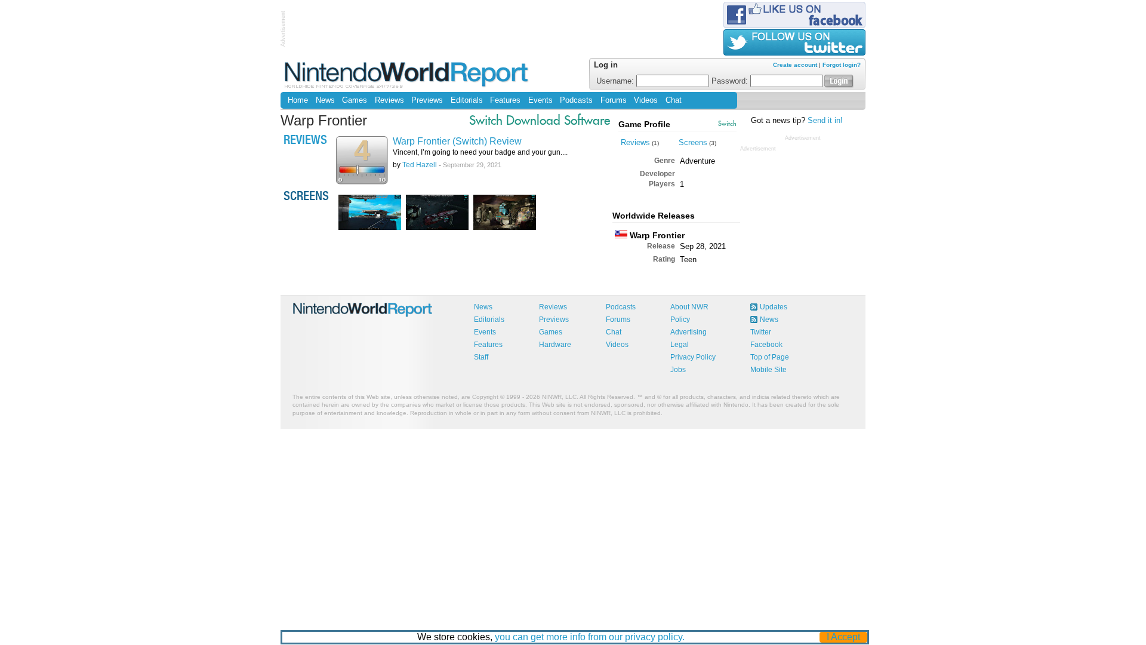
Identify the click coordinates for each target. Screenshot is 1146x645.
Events (540, 100)
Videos (646, 100)
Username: (616, 81)
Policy (680, 319)
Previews (427, 100)
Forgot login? (841, 65)
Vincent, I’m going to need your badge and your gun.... (480, 152)
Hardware (555, 344)
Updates (773, 307)
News (325, 100)
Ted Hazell (419, 165)
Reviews (389, 100)
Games (354, 100)
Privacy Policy (693, 357)
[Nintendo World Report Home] (407, 74)
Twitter (760, 332)
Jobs (678, 370)
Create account (795, 65)
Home (298, 100)
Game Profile (644, 124)
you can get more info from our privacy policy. (590, 637)
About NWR (689, 307)
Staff (481, 357)
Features (505, 100)
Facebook (766, 344)
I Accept (843, 637)
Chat (674, 100)
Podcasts (576, 100)
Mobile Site (768, 370)
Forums (613, 100)
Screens (693, 142)
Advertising (688, 332)
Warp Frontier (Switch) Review (457, 141)
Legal (679, 344)
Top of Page (769, 357)
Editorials (467, 100)
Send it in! (825, 120)
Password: (730, 81)
